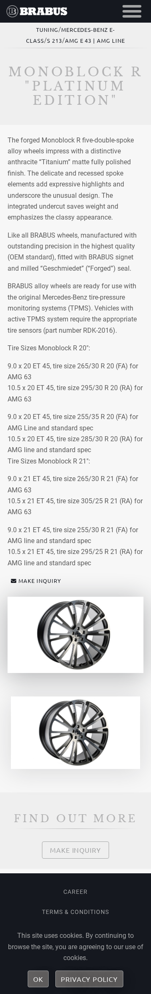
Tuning (47, 29)
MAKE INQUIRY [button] (39, 580)
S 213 (54, 40)
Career (75, 891)
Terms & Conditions (75, 912)
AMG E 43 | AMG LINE (95, 40)
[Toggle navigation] (131, 11)
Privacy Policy (89, 979)
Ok (38, 979)
